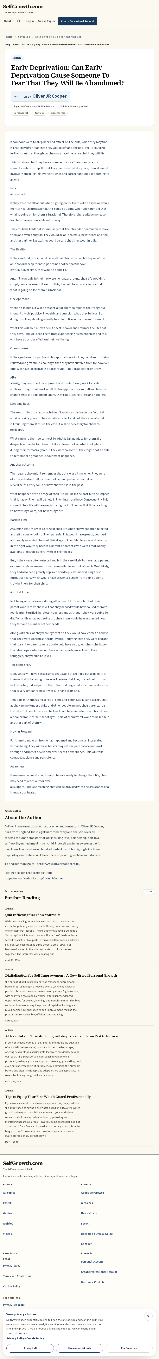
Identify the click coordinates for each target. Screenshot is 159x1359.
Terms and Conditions (17, 1276)
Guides (7, 1213)
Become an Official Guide (97, 1234)
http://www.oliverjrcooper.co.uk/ (58, 864)
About (7, 21)
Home (9, 37)
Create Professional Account (99, 1272)
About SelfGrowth (92, 1193)
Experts (8, 1203)
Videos (7, 1234)
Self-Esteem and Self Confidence (58, 37)
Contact (86, 1244)
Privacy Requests (14, 1305)
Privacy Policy (11, 1266)
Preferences (129, 1348)
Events (85, 1224)
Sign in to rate (58, 113)
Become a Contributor (95, 1282)
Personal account (92, 1262)
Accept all (30, 1348)
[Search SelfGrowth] (18, 21)
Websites (87, 1203)
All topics (9, 1193)
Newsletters (89, 1213)
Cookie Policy (11, 1287)
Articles (24, 37)
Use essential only (79, 1348)
